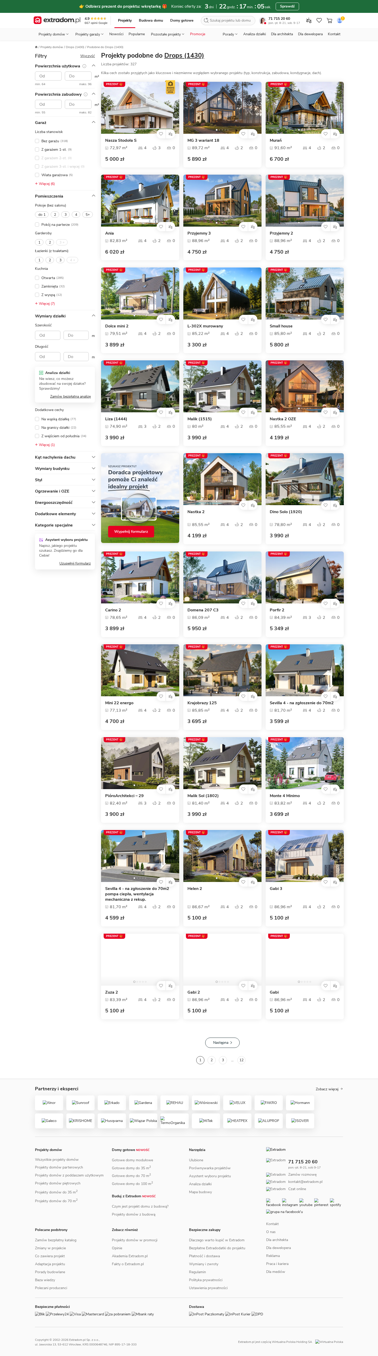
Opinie (117, 1248)
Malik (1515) (199, 419)
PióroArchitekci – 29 (124, 796)
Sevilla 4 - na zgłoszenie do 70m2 (302, 703)
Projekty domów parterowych (59, 1167)
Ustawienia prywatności (208, 1288)
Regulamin (197, 1272)
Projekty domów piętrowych (57, 1183)
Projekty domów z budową (133, 1214)
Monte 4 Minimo (285, 796)
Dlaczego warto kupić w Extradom (217, 1240)
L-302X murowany (205, 326)
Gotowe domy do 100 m (132, 1183)
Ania (109, 233)
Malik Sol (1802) (203, 796)
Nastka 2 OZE (283, 419)
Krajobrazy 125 (202, 703)
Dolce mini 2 (117, 326)
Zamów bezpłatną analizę (70, 396)
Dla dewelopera (310, 34)
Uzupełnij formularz (75, 563)
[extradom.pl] (56, 20)
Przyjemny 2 (281, 233)
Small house (281, 326)
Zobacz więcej (327, 1089)
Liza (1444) (116, 419)
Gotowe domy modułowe (132, 1160)
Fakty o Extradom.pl (128, 1264)
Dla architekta (282, 34)
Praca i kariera (277, 1263)
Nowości (116, 34)
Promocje (197, 34)
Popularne (137, 34)
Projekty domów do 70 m (56, 1201)
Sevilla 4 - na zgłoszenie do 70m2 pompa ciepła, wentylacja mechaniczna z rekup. (137, 894)
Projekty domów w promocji (134, 1240)
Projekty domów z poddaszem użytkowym (69, 1175)
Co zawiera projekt (50, 1256)
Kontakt (334, 34)
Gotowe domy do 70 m (131, 1175)
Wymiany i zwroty (203, 1264)
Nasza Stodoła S (121, 140)
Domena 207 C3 (203, 610)
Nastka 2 (196, 512)
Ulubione (196, 1160)
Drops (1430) (75, 47)
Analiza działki (254, 34)
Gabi (274, 992)
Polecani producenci (51, 1288)
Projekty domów (51, 47)
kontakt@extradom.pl (305, 1182)
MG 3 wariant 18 (203, 140)
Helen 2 (194, 888)
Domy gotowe (181, 20)
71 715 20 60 (279, 18)
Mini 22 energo (119, 703)
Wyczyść (87, 55)
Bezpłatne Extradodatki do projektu (217, 1248)
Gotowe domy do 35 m (131, 1168)
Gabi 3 (276, 888)
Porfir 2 (277, 610)
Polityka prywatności (205, 1280)
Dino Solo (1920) (286, 512)
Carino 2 (113, 610)
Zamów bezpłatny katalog (55, 1240)
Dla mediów (275, 1271)
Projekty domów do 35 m (56, 1192)
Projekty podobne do (152, 55)
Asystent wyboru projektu (210, 1176)
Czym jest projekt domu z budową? (140, 1206)
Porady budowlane (50, 1272)
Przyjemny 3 (199, 233)
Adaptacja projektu (50, 1264)
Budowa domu (151, 20)
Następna (220, 1042)
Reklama (273, 1255)
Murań (276, 140)
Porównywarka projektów (210, 1168)
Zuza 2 (111, 992)
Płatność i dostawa (204, 1256)
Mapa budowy (200, 1192)
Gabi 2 (193, 992)
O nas (271, 1231)
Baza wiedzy (45, 1280)
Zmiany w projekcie (50, 1248)
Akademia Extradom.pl (130, 1256)
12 (241, 1060)
